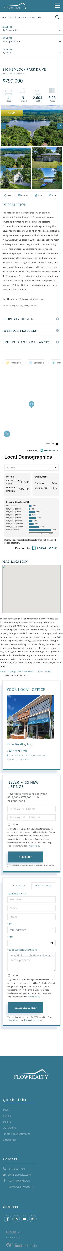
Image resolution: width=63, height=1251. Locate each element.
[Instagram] (32, 1219)
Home (3, 671)
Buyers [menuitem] (7, 1115)
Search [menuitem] (7, 1109)
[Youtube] (24, 1219)
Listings (12, 671)
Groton (39, 671)
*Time (10, 937)
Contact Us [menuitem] (9, 1140)
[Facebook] (7, 1219)
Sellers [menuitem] (7, 1121)
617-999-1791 (18, 751)
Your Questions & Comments (22, 950)
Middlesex (29, 671)
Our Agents (26, 759)
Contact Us (12, 759)
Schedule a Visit (43, 885)
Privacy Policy (34, 845)
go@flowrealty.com (19, 1174)
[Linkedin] (16, 1219)
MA (19, 671)
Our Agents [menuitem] (10, 1127)
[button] (57, 17)
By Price (6, 52)
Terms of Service (31, 1020)
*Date (10, 924)
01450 (48, 671)
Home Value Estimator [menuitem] (16, 1134)
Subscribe (25, 856)
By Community (10, 30)
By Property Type (11, 41)
